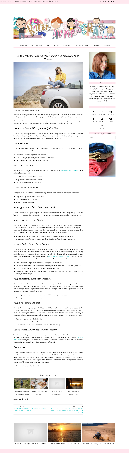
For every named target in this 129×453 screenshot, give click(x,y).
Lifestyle (66, 45)
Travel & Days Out (52, 45)
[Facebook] (108, 2)
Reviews (97, 45)
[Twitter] (100, 2)
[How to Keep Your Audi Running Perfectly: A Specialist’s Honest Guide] (57, 383)
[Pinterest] (106, 2)
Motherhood (22, 45)
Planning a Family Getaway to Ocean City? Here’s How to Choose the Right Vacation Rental (67, 409)
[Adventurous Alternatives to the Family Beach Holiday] (22, 383)
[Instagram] (103, 2)
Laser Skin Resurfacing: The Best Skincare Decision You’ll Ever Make (30, 408)
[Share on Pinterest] (28, 399)
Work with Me (39, 1)
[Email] (111, 2)
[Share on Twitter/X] (25, 399)
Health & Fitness (37, 45)
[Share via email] (20, 399)
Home (17, 1)
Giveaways (108, 45)
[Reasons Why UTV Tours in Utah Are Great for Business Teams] (98, 432)
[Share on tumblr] (30, 399)
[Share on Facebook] (23, 399)
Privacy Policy (53, 1)
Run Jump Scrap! (24, 451)
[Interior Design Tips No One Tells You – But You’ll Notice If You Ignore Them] (39, 383)
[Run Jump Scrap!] (64, 25)
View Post (102, 160)
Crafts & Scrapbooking (82, 45)
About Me (26, 1)
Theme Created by (106, 451)
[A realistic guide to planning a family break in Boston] (64, 432)
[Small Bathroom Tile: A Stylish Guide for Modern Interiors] (74, 383)
